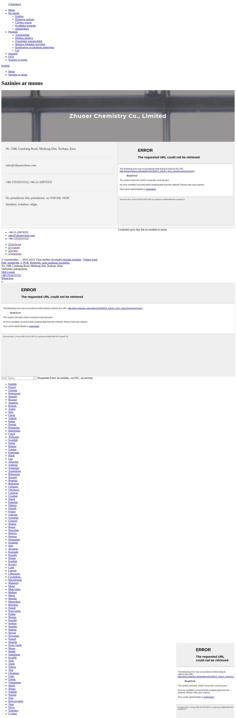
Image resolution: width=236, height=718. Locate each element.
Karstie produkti (72, 259)
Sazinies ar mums (17, 59)
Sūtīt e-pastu (8, 272)
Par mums (13, 13)
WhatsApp (7, 278)
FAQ (11, 56)
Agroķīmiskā (22, 34)
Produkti (13, 31)
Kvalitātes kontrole (25, 25)
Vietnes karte (90, 259)
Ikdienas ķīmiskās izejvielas (30, 44)
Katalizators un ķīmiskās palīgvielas (34, 47)
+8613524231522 (11, 275)
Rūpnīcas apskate (24, 19)
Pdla (3, 262)
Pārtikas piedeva (24, 38)
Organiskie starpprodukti (28, 41)
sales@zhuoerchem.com (21, 235)
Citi (17, 50)
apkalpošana (22, 28)
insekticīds (13, 262)
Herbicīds (35, 262)
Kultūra (19, 16)
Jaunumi (12, 53)
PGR (26, 262)
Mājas (11, 10)
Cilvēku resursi (23, 22)
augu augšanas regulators (55, 262)
